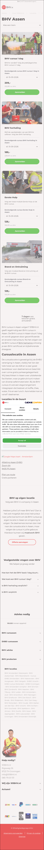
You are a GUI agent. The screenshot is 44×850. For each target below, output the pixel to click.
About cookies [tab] (22, 409)
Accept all (22, 440)
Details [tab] (36, 409)
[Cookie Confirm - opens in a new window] (33, 402)
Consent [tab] (8, 409)
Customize (22, 446)
